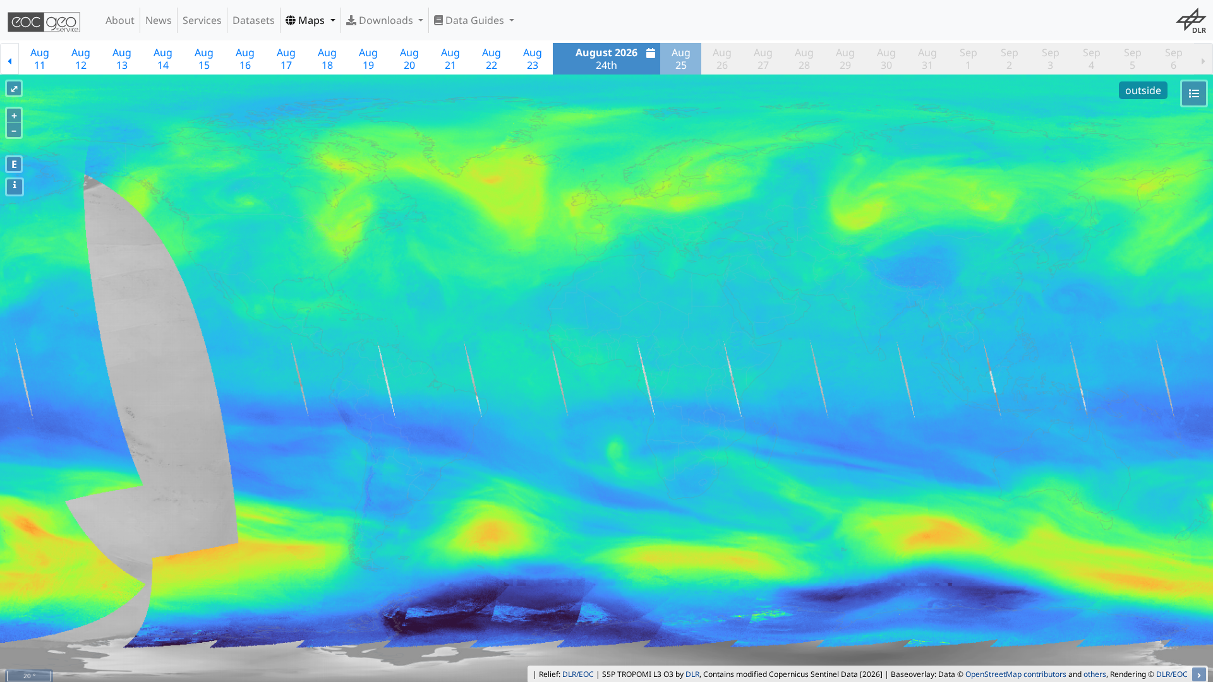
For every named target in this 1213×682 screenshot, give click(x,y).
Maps (311, 20)
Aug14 (163, 58)
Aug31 (927, 58)
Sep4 (1092, 58)
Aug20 (409, 58)
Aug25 (681, 58)
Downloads (386, 20)
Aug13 (121, 58)
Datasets (253, 20)
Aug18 (327, 58)
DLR (692, 674)
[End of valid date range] (1203, 59)
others (1094, 674)
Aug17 (286, 58)
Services (202, 20)
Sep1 (968, 58)
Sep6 (1174, 58)
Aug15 (204, 58)
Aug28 (804, 58)
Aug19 (368, 58)
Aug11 (39, 58)
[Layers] (1194, 93)
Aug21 (450, 58)
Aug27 (763, 58)
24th (606, 58)
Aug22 (491, 58)
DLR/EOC (578, 674)
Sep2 (1009, 58)
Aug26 (722, 58)
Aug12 (80, 58)
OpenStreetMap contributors (1015, 674)
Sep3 (1050, 58)
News (158, 20)
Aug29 (845, 58)
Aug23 (532, 58)
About (120, 20)
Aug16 (245, 58)
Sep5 (1133, 58)
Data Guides (475, 20)
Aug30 (886, 58)
